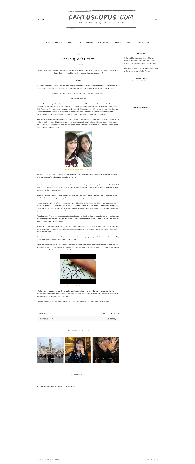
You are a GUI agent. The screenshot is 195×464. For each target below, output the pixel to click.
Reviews (118, 42)
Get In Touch (143, 42)
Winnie (149, 68)
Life (79, 42)
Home (48, 42)
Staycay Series (104, 42)
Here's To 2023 (74, 359)
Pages (70, 42)
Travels (89, 42)
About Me (59, 42)
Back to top (152, 459)
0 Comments (43, 313)
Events (130, 42)
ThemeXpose (57, 459)
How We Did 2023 (47, 359)
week (112, 88)
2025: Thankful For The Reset (105, 359)
